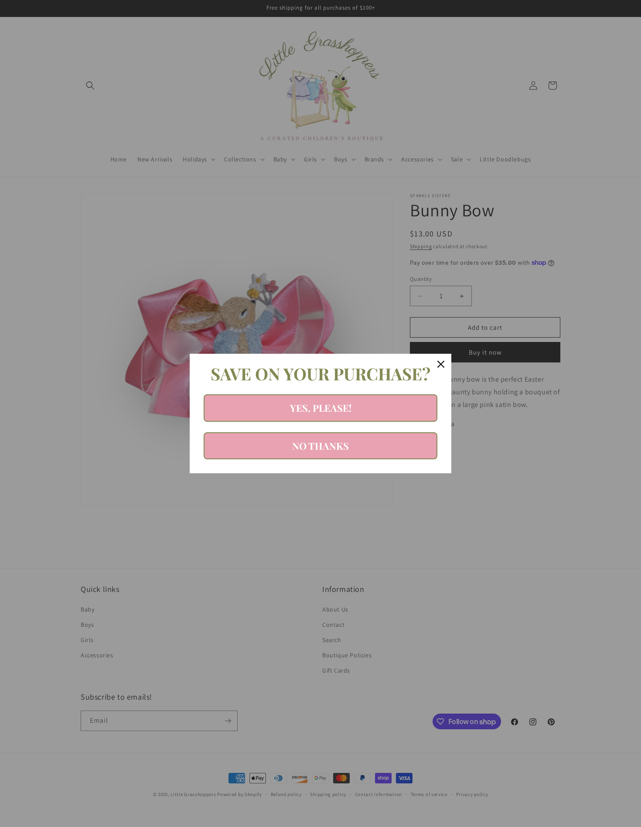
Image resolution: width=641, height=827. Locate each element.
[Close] (440, 364)
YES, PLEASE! (320, 407)
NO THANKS (320, 445)
